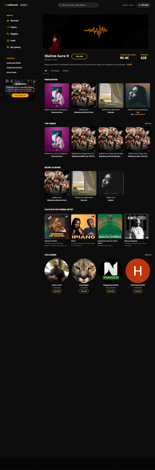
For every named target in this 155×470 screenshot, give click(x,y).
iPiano (73, 241)
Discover (14, 20)
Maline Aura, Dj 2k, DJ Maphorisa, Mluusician (57, 110)
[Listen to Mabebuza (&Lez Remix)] (138, 139)
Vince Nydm (84, 285)
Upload (144, 5)
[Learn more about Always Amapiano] (136, 226)
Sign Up (125, 5)
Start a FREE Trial (20, 95)
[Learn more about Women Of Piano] (57, 226)
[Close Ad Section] (34, 82)
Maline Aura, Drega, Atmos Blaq (111, 153)
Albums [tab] (66, 71)
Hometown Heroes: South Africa (107, 242)
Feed (12, 40)
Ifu (138, 112)
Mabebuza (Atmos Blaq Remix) (111, 156)
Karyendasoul (140, 114)
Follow (79, 56)
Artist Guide (11, 72)
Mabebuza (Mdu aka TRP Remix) (84, 156)
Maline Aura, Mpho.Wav (111, 110)
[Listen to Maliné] (111, 183)
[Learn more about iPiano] (83, 226)
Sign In (131, 5)
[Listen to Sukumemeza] (57, 95)
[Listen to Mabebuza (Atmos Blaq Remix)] (111, 139)
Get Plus (24, 5)
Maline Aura (83, 110)
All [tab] (46, 71)
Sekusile (111, 112)
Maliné (111, 200)
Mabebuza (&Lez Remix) (138, 156)
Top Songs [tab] (55, 71)
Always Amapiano (130, 241)
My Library (15, 47)
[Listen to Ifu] (138, 95)
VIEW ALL (148, 123)
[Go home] (11, 5)
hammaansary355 (138, 285)
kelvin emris (57, 285)
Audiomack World (14, 63)
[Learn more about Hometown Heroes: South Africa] (110, 226)
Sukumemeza (56, 112)
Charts (13, 27)
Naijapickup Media (110, 285)
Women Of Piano (51, 241)
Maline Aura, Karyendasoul (138, 110)
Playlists (14, 33)
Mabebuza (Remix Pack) (83, 112)
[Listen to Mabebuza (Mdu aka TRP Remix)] (84, 139)
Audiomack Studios (14, 67)
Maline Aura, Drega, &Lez (137, 153)
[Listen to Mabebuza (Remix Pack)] (84, 95)
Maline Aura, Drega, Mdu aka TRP (84, 153)
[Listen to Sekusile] (111, 95)
